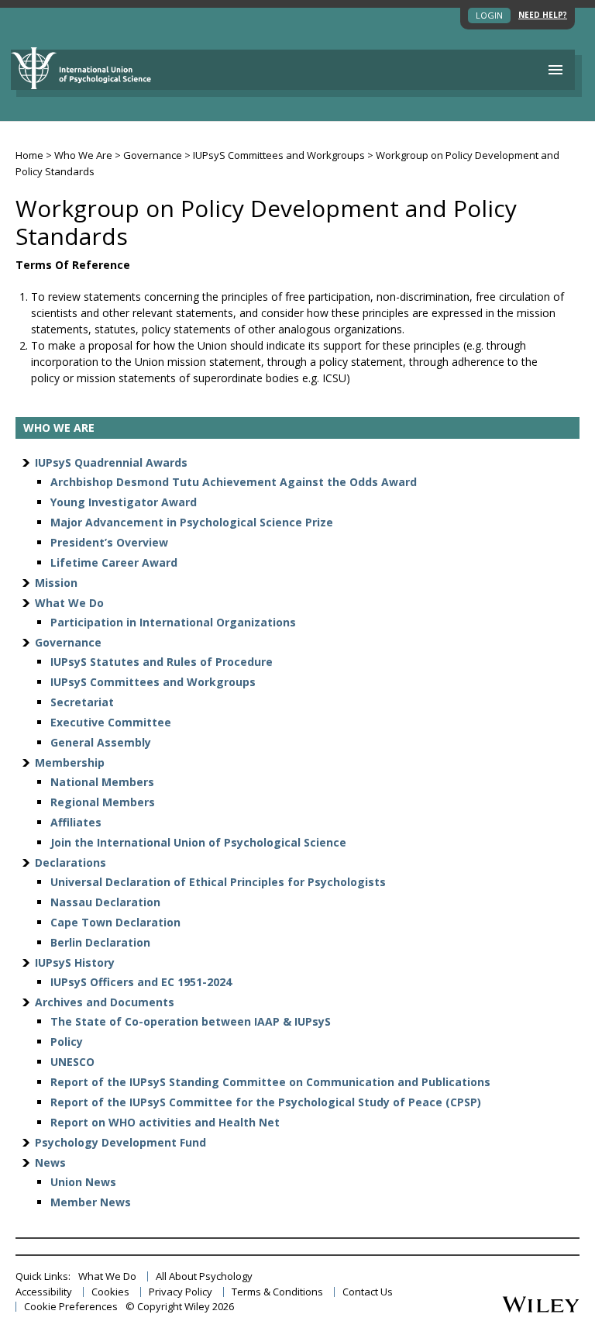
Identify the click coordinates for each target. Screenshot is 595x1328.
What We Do (69, 602)
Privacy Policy (180, 1292)
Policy (66, 1041)
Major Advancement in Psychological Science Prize (191, 522)
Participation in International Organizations (173, 622)
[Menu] (555, 69)
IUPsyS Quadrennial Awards (111, 462)
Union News (83, 1182)
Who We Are (83, 155)
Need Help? (542, 15)
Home (29, 155)
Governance (152, 155)
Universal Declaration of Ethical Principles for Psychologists (218, 881)
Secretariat (82, 702)
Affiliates (75, 822)
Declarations (70, 862)
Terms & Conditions (277, 1292)
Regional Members (102, 802)
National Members (102, 781)
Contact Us (367, 1292)
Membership (70, 762)
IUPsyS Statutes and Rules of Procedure (161, 661)
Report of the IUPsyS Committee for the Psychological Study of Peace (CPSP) (265, 1102)
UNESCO (72, 1061)
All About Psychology (204, 1276)
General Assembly (100, 742)
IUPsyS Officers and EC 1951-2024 (141, 981)
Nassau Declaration (105, 902)
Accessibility (43, 1292)
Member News (90, 1202)
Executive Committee (110, 722)
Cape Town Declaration (115, 922)
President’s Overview (109, 542)
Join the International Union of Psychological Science (198, 842)
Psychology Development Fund (120, 1142)
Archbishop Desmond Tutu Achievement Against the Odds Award (233, 481)
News (50, 1162)
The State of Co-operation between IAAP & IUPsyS (190, 1021)
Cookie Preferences (71, 1307)
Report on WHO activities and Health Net (165, 1122)
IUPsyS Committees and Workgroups (279, 155)
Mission (56, 582)
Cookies (110, 1292)
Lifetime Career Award (113, 562)
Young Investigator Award (123, 502)
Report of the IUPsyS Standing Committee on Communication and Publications (270, 1081)
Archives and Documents (104, 1002)
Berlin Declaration (100, 942)
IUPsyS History (75, 962)
